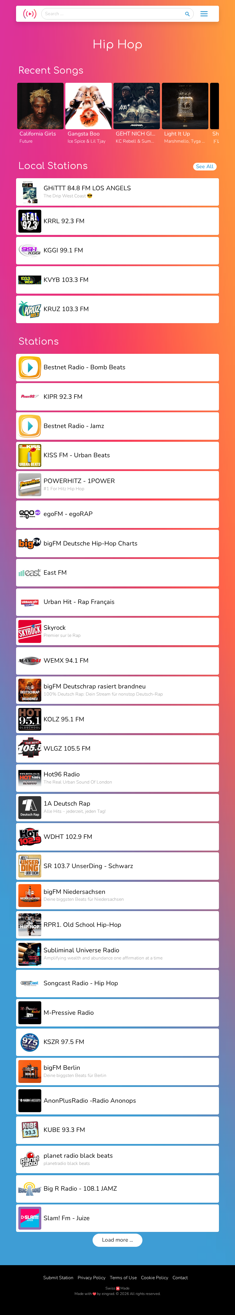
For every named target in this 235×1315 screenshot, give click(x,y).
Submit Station (58, 1278)
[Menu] (204, 13)
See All (205, 166)
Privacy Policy (91, 1278)
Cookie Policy (154, 1278)
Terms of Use (123, 1278)
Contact (180, 1278)
